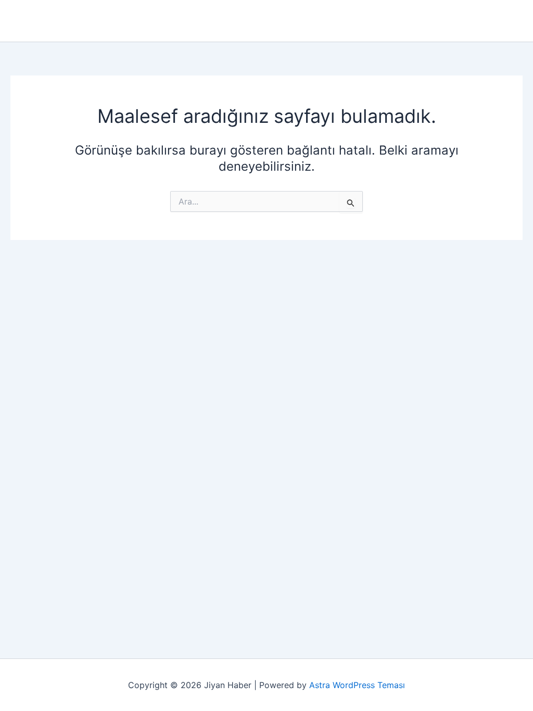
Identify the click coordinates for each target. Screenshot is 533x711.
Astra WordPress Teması (357, 685)
